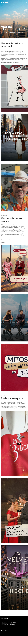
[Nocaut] (4, 2)
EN (26, 2)
